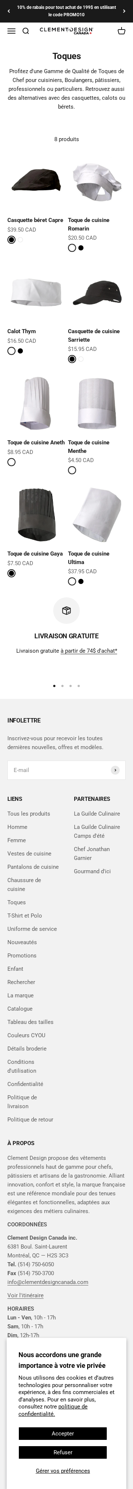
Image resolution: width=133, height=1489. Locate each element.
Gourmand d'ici (92, 871)
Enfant (15, 969)
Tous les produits (28, 813)
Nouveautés (22, 942)
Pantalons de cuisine (33, 867)
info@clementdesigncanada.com (47, 1282)
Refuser (63, 1452)
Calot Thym (21, 331)
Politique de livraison (22, 1102)
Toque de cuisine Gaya (35, 553)
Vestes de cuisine (29, 853)
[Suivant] (124, 11)
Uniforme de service (32, 929)
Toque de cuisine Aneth (36, 442)
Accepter (63, 1433)
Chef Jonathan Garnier (92, 853)
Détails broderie (27, 1048)
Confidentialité (25, 1084)
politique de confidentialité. (53, 1410)
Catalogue (20, 1008)
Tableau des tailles (30, 1022)
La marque (20, 995)
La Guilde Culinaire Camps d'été (97, 831)
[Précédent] (8, 11)
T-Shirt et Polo (24, 915)
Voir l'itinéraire (25, 1295)
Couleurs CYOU (26, 1035)
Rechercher (21, 982)
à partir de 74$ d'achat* (89, 651)
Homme (17, 827)
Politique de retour (30, 1119)
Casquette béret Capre (35, 220)
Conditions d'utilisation (21, 1066)
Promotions (22, 955)
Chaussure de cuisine (24, 884)
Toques (16, 902)
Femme (16, 840)
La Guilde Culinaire (97, 813)
